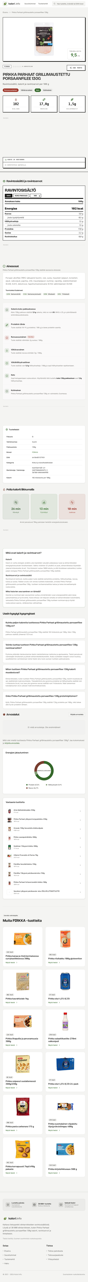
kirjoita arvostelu (12, 743)
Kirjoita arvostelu (76, 714)
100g (8, 196)
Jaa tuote (77, 68)
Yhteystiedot (53, 1259)
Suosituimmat (30, 4)
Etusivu (5, 12)
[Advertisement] (44, 136)
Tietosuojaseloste (55, 1255)
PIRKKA (35, 452)
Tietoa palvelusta (55, 1251)
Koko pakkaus (21, 196)
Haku (6, 1263)
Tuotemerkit (43, 4)
